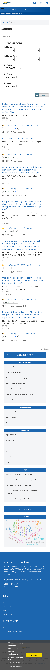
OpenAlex (9, 457)
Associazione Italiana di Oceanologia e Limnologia (24, 480)
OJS (12, 574)
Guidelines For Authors (12, 632)
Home (5, 22)
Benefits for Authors (13, 372)
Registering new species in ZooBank (19, 394)
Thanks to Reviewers (13, 423)
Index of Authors (11, 400)
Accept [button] (34, 655)
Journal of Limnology (16, 9)
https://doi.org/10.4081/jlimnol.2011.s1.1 (21, 154)
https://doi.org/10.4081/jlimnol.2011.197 (21, 299)
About (5, 602)
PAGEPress (19, 569)
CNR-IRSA (11, 572)
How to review (10, 417)
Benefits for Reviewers (13, 412)
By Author (8, 65)
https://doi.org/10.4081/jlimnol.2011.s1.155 (22, 228)
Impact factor (10, 435)
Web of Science (11, 440)
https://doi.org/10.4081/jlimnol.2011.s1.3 (21, 188)
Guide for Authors (12, 367)
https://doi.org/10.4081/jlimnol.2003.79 (21, 334)
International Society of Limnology (18, 485)
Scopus (8, 446)
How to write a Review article (16, 383)
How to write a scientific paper (17, 378)
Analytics (8, 462)
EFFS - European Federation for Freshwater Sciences (21, 492)
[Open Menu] (2, 9)
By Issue (7, 83)
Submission (7, 628)
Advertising (7, 614)
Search (44, 95)
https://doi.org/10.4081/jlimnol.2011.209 (21, 125)
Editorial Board (9, 606)
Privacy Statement (15, 663)
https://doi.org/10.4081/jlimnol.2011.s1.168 (22, 265)
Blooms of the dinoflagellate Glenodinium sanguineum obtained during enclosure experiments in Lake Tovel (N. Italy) (22, 315)
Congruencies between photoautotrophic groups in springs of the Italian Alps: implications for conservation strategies (22, 170)
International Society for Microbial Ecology (21, 499)
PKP (41, 572)
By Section (8, 74)
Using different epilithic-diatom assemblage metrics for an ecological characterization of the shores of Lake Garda (23, 280)
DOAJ (7, 451)
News (5, 610)
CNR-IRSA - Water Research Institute (19, 474)
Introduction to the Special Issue (18, 138)
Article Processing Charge (15, 389)
